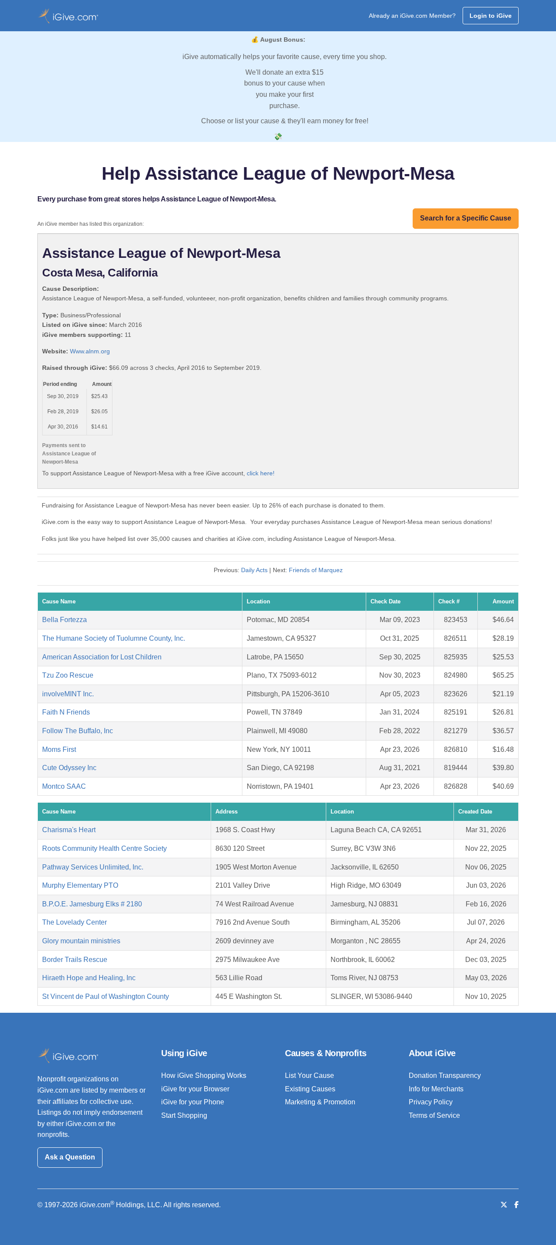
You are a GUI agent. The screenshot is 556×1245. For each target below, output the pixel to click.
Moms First (59, 749)
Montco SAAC (64, 786)
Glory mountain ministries (81, 941)
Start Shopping (184, 1115)
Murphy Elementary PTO (80, 885)
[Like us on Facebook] (516, 1205)
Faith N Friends (66, 712)
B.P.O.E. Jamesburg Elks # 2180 (92, 904)
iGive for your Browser (195, 1089)
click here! (261, 473)
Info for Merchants (436, 1089)
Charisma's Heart (69, 829)
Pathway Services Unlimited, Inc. (92, 867)
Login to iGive (491, 15)
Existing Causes (310, 1089)
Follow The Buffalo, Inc (77, 730)
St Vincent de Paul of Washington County (105, 996)
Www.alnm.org (90, 351)
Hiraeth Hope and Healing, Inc (89, 978)
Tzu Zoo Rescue (67, 675)
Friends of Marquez (316, 570)
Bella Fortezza (64, 619)
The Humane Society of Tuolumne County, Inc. (113, 638)
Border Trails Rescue (74, 959)
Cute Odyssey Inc (69, 767)
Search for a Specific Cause (465, 218)
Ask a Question (70, 1157)
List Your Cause (309, 1075)
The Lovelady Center (74, 922)
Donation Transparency (445, 1075)
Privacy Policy (431, 1102)
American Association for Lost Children (102, 657)
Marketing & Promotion (320, 1102)
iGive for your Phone (192, 1102)
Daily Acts (254, 570)
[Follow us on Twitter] (503, 1205)
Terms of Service (434, 1115)
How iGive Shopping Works (203, 1075)
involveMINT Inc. (68, 694)
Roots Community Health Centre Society (104, 848)
